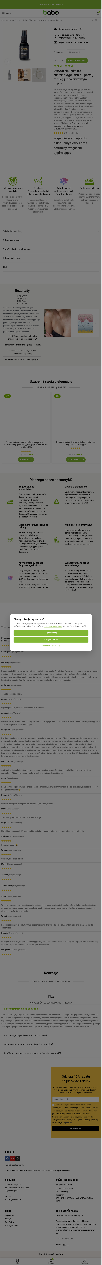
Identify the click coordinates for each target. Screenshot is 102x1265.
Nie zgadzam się (51, 639)
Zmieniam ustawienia (51, 646)
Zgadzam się (51, 632)
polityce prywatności (53, 626)
